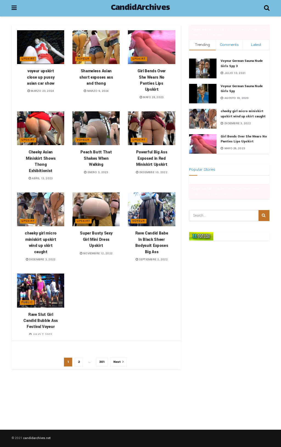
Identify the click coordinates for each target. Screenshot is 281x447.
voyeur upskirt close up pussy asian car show (41, 77)
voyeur (83, 59)
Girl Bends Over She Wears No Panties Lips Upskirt (151, 80)
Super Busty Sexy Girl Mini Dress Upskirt (96, 239)
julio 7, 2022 (42, 334)
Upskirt (28, 59)
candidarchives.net (37, 438)
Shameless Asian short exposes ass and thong (96, 77)
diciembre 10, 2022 (153, 172)
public (27, 302)
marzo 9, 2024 (97, 91)
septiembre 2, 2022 (152, 259)
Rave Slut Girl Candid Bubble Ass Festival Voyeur (40, 321)
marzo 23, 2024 (42, 91)
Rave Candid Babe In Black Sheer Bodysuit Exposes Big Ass (151, 242)
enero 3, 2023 (97, 172)
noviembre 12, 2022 (97, 253)
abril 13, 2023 (42, 178)
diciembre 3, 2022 (41, 259)
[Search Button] (263, 215)
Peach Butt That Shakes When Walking (96, 158)
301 (102, 362)
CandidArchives (140, 8)
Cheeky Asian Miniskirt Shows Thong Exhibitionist (40, 161)
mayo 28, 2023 (153, 97)
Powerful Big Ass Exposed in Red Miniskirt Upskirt (151, 158)
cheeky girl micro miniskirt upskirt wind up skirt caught (41, 242)
